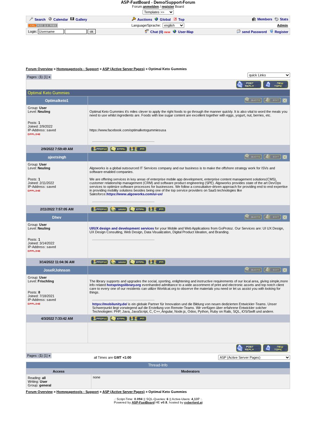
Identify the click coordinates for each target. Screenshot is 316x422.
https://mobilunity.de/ (109, 304)
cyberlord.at (193, 402)
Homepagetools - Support (77, 69)
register (168, 6)
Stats (284, 19)
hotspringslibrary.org (124, 285)
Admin (282, 25)
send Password (254, 32)
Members (264, 19)
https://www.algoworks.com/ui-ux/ (134, 194)
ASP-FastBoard (143, 402)
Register (281, 32)
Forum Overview (39, 69)
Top (181, 19)
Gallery (81, 19)
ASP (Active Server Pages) (123, 69)
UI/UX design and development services (121, 228)
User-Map (185, 32)
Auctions (144, 19)
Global (165, 19)
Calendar (60, 19)
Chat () (156, 32)
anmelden (151, 6)
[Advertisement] (158, 49)
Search (40, 19)
